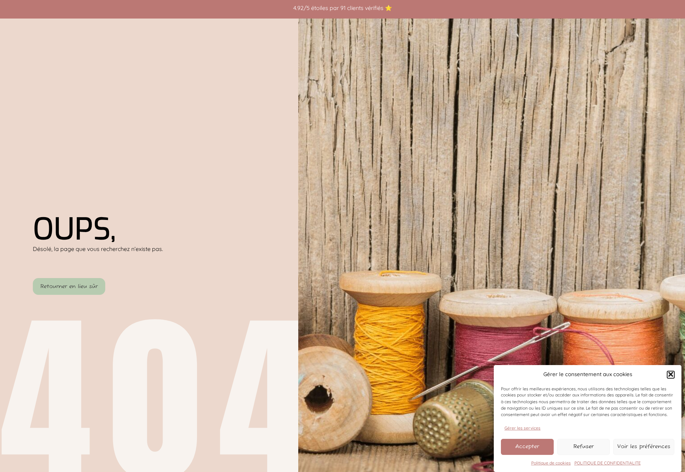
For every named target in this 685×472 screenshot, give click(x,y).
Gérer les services (522, 427)
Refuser (583, 446)
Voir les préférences (643, 446)
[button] (670, 374)
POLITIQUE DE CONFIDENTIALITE (607, 463)
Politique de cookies (551, 463)
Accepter (527, 446)
